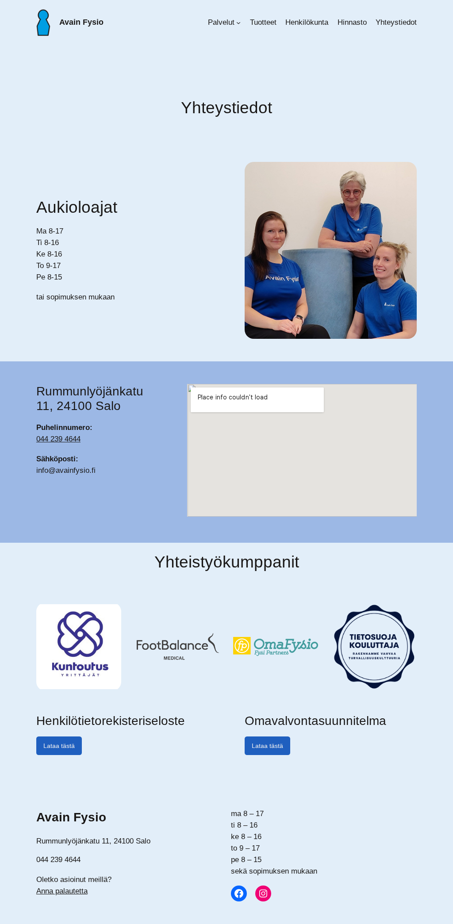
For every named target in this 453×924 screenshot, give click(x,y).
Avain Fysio (81, 22)
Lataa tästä (59, 745)
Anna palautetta (62, 891)
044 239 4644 (58, 439)
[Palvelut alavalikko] (238, 22)
